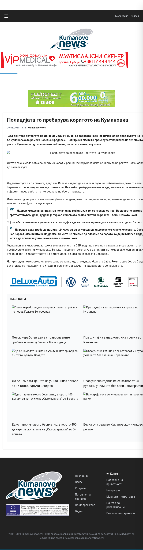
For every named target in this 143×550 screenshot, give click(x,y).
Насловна (81, 475)
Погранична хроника (83, 496)
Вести (78, 482)
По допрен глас (85, 505)
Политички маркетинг (120, 513)
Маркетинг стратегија (120, 496)
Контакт (113, 473)
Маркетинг (121, 16)
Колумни (80, 488)
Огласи (135, 16)
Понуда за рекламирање (115, 505)
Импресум (113, 490)
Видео (79, 511)
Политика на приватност (114, 482)
